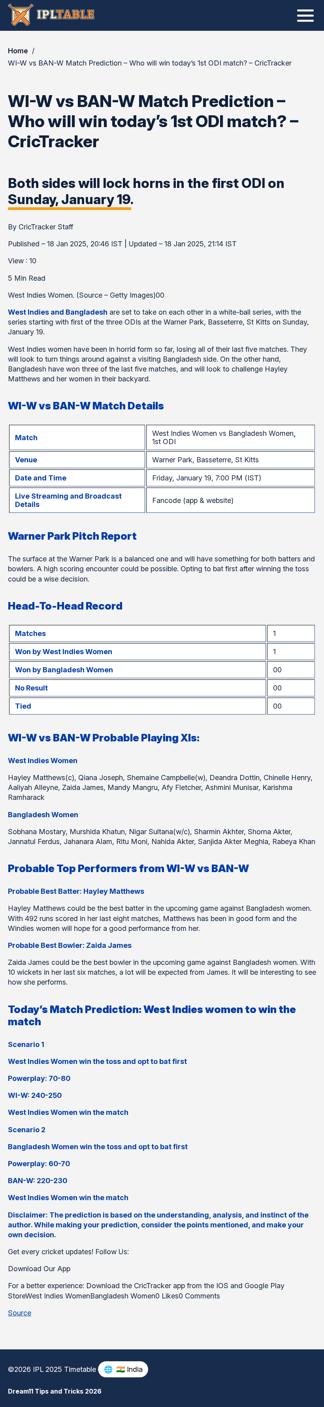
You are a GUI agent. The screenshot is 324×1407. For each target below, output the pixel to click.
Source (19, 1313)
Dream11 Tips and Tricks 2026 (55, 1391)
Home (18, 51)
